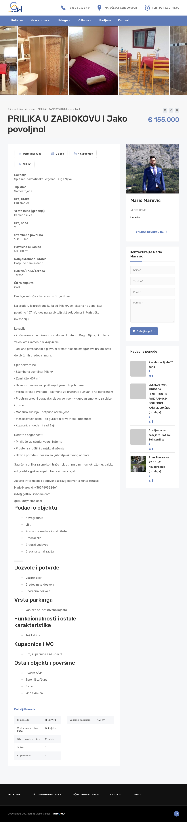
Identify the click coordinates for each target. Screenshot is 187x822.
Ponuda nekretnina (150, 232)
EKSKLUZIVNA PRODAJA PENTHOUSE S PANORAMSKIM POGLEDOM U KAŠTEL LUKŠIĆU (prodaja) (160, 398)
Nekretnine (14, 794)
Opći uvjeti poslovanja (85, 794)
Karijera (115, 794)
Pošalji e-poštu (145, 331)
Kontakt (136, 794)
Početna (12, 109)
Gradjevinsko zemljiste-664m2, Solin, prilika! (160, 435)
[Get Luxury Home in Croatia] (15, 6)
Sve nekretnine (27, 109)
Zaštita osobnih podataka (46, 794)
